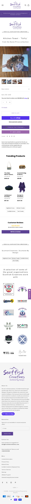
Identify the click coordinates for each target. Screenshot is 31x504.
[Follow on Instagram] (11, 482)
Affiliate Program (6, 475)
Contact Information (7, 459)
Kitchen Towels (21, 208)
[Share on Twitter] (9, 136)
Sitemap (4, 472)
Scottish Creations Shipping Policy (11, 467)
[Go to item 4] (20, 81)
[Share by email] (14, 136)
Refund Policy (5, 464)
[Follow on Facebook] (2, 482)
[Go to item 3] (14, 81)
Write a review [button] (15, 232)
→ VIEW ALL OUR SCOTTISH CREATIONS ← (15, 31)
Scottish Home (11, 211)
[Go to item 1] (4, 81)
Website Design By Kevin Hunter (10, 477)
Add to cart (15, 113)
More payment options (15, 122)
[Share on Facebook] (7, 136)
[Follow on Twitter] (7, 482)
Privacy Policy (5, 462)
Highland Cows (10, 208)
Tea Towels (20, 211)
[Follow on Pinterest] (15, 482)
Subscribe (7, 433)
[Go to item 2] (9, 81)
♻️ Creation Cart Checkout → (15, 127)
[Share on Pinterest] (11, 136)
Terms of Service (6, 469)
